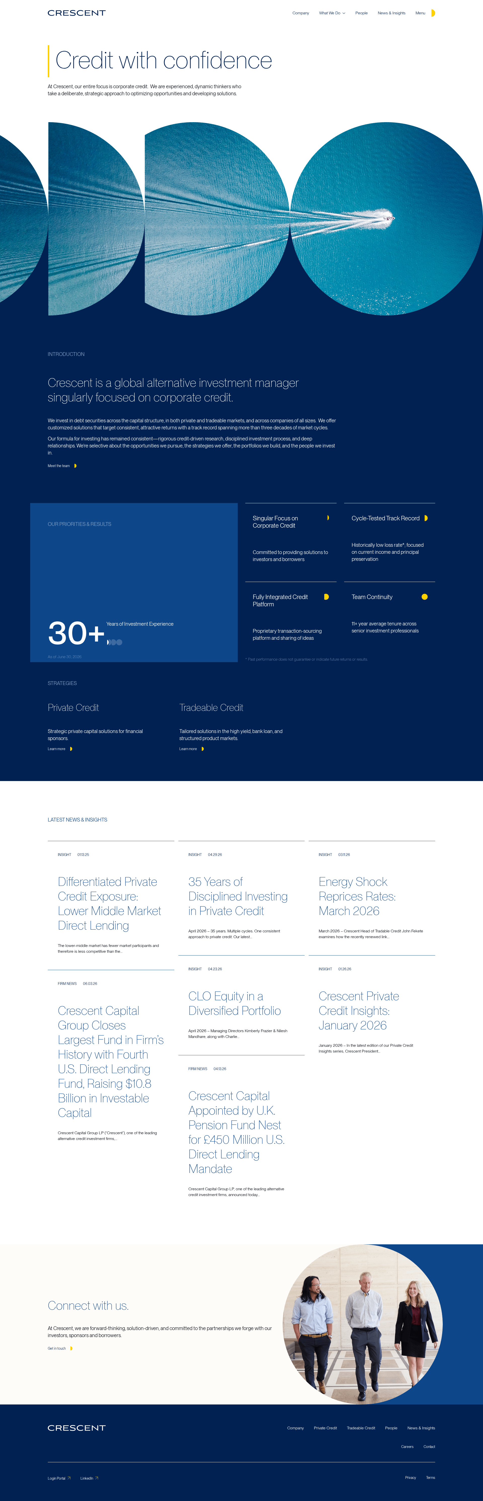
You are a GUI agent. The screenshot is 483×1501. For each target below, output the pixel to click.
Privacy (410, 1478)
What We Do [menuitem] (329, 13)
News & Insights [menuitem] (392, 13)
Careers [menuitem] (407, 1446)
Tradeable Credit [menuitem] (361, 1428)
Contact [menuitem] (429, 1446)
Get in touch (57, 1348)
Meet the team (59, 466)
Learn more (56, 749)
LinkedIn (86, 1478)
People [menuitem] (361, 13)
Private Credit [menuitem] (325, 1428)
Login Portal (56, 1478)
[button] (108, 642)
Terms (430, 1478)
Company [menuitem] (301, 13)
